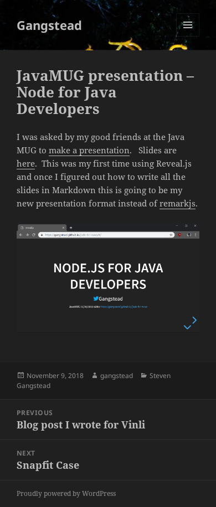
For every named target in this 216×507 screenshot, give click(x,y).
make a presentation (89, 150)
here (26, 163)
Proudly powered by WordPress (66, 493)
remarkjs (178, 203)
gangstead (116, 375)
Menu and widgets (188, 36)
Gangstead (49, 25)
